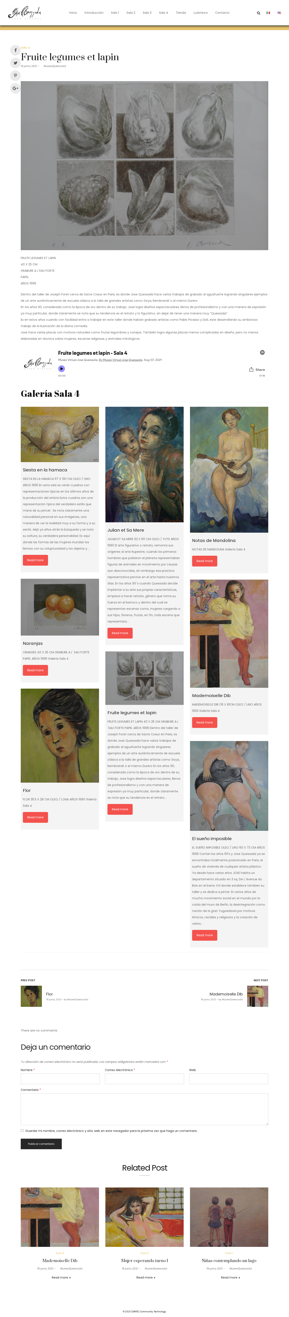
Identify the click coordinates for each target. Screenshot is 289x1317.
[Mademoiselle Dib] (229, 634)
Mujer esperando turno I (144, 1261)
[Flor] (60, 736)
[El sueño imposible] (229, 786)
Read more (35, 560)
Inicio (73, 13)
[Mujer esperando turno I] (144, 1217)
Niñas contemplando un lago (229, 1261)
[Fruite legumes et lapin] (144, 678)
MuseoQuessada (53, 66)
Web (192, 1070)
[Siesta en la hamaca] (60, 434)
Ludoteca (201, 13)
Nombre (28, 1070)
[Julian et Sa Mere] (144, 464)
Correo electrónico (120, 1070)
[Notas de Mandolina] (229, 470)
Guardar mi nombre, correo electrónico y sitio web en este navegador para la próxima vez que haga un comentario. (111, 1131)
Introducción (94, 13)
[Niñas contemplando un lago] (229, 1217)
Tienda (181, 13)
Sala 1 (115, 13)
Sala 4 (163, 13)
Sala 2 (131, 13)
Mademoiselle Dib (60, 1261)
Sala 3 (147, 13)
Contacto (222, 13)
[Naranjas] (60, 607)
